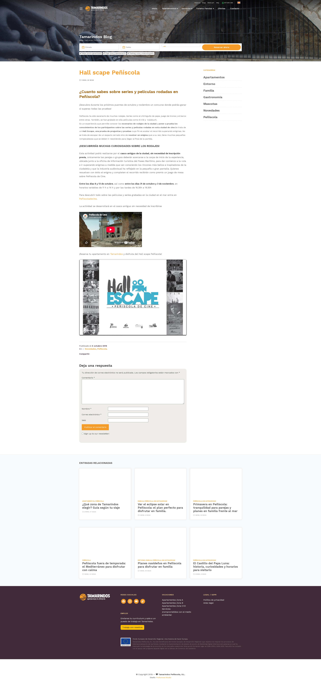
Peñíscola (102, 349)
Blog (204, 3)
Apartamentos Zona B (172, 603)
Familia (208, 90)
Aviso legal (208, 603)
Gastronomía (212, 97)
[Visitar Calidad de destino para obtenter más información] (201, 665)
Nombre (86, 409)
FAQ (217, 3)
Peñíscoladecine (88, 199)
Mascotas (210, 104)
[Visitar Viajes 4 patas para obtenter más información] (160, 665)
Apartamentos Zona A (172, 600)
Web (84, 420)
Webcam (211, 3)
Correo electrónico (91, 414)
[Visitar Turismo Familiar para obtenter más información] (133, 665)
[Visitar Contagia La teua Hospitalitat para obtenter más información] (124, 665)
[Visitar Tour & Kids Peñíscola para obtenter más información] (147, 665)
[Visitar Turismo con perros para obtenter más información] (171, 665)
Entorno (209, 84)
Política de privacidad (213, 600)
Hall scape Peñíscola (109, 72)
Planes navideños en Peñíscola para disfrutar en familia (159, 565)
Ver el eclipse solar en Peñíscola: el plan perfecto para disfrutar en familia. (160, 508)
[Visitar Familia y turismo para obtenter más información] (216, 665)
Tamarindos (116, 254)
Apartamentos (214, 77)
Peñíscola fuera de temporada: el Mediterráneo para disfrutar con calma (104, 567)
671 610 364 (228, 3)
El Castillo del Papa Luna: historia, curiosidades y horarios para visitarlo (215, 567)
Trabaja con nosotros (132, 627)
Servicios (166, 609)
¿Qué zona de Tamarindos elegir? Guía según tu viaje (101, 506)
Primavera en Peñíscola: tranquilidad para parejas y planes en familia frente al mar (215, 508)
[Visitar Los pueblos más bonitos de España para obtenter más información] (186, 665)
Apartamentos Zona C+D (174, 606)
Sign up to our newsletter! (96, 433)
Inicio (81, 40)
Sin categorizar (160, 501)
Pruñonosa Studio (163, 677)
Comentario (88, 378)
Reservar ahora (221, 47)
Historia (197, 3)
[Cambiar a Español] (239, 3)
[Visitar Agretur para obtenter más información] (108, 665)
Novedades (90, 349)
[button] (81, 8)
